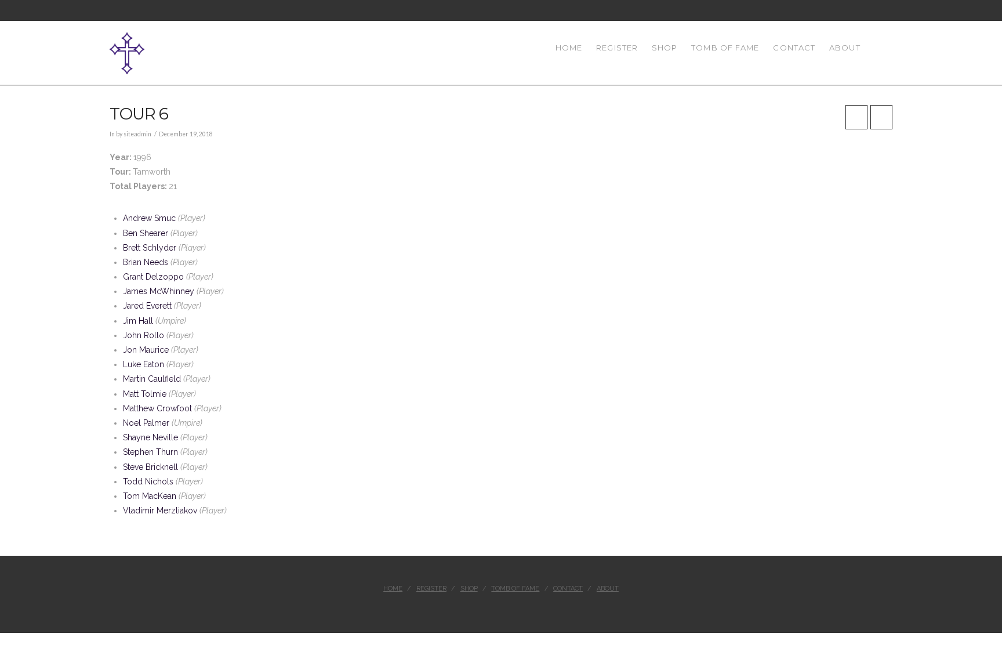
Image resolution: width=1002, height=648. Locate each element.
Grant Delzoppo (153, 276)
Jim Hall (138, 320)
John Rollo (143, 335)
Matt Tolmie (144, 394)
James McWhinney (158, 291)
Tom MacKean (149, 496)
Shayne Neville (150, 437)
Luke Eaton (143, 364)
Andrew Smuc (149, 218)
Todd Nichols (148, 481)
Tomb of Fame (515, 588)
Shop (469, 588)
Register (431, 588)
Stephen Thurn (150, 452)
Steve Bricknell (150, 467)
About (608, 588)
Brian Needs (145, 262)
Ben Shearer (145, 233)
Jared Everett (147, 305)
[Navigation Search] (879, 53)
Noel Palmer (146, 423)
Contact (568, 588)
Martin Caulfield (152, 378)
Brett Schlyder (149, 247)
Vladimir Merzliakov (160, 510)
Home (392, 588)
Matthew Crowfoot (157, 408)
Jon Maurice (146, 349)
